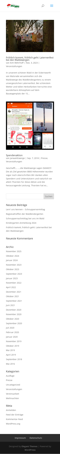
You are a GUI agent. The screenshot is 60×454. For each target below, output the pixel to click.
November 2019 (13, 341)
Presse (44, 158)
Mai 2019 (10, 350)
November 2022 (13, 282)
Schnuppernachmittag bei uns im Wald (25, 218)
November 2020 (13, 314)
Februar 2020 (12, 332)
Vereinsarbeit (12, 393)
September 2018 (14, 359)
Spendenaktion (14, 155)
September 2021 (14, 300)
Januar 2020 (12, 336)
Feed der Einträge (14, 414)
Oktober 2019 (12, 345)
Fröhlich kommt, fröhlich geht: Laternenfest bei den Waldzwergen (30, 58)
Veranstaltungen (14, 66)
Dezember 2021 (13, 291)
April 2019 (11, 354)
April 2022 (11, 287)
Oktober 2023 (12, 269)
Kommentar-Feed (14, 419)
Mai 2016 (10, 363)
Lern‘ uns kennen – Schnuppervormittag (25, 209)
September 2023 (14, 273)
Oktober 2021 (12, 296)
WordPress (30, 449)
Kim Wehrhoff (17, 62)
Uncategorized (13, 384)
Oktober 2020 (12, 318)
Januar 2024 (12, 260)
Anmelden (11, 410)
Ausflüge (10, 375)
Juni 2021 (10, 305)
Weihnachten (12, 398)
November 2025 (13, 251)
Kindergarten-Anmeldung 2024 (21, 222)
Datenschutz (36, 437)
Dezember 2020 (13, 309)
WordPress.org (13, 423)
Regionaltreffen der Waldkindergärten (24, 214)
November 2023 (13, 264)
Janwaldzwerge (17, 158)
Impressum (20, 437)
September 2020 (14, 323)
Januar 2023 (12, 278)
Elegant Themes (29, 446)
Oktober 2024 (12, 255)
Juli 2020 (10, 327)
